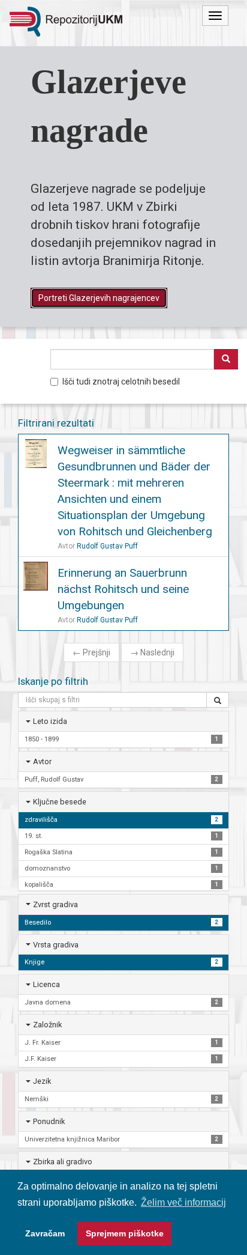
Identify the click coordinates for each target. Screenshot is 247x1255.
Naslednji (152, 652)
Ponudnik (49, 1121)
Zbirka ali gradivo (62, 1161)
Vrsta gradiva (56, 944)
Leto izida (50, 721)
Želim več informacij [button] (183, 1202)
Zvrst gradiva (55, 904)
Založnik (47, 1024)
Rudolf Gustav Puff (107, 546)
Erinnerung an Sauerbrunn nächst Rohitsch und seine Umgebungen (123, 589)
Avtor (42, 761)
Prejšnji (91, 652)
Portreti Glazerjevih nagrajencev (98, 298)
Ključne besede (59, 801)
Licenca (46, 984)
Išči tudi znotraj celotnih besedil (121, 381)
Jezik (42, 1081)
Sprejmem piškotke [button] (125, 1233)
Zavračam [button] (45, 1233)
